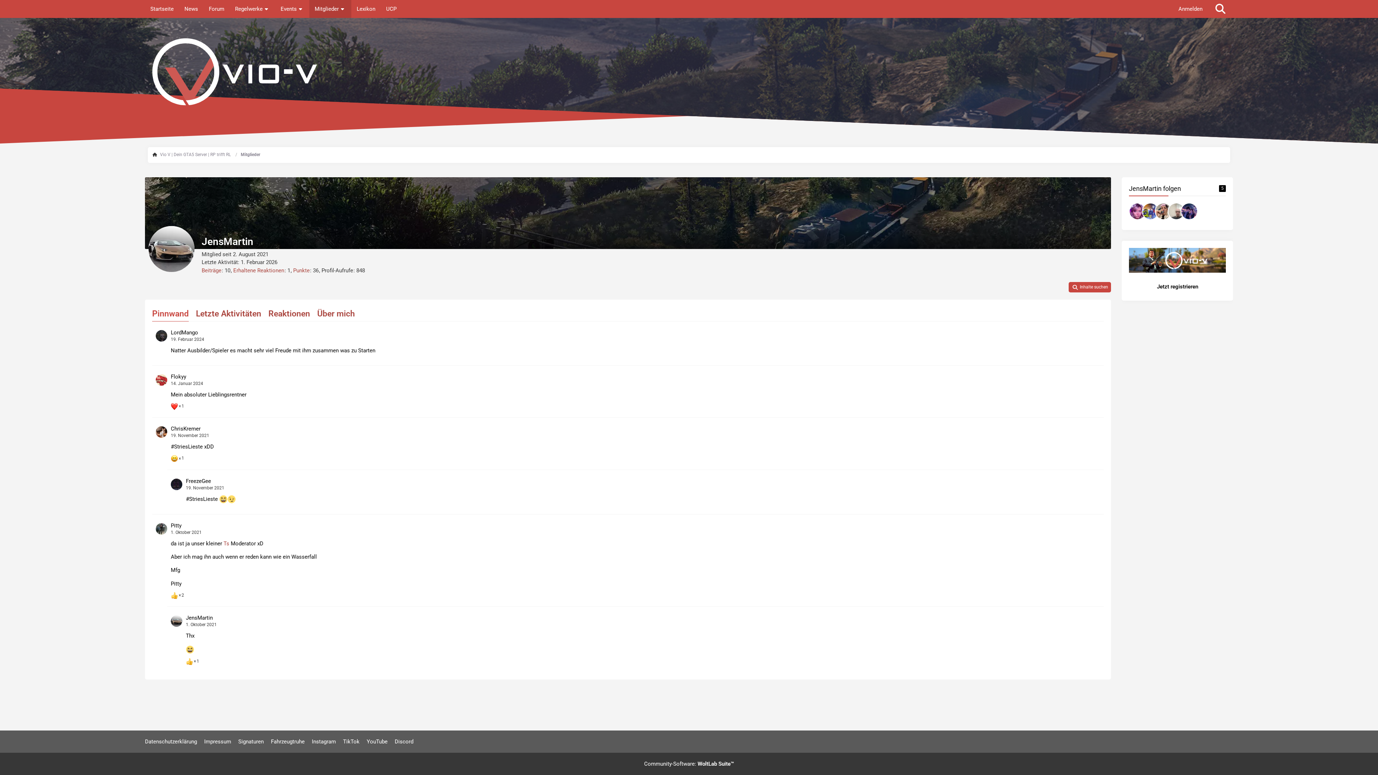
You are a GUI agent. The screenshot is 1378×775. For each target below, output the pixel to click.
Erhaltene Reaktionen (258, 270)
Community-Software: (689, 764)
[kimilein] (1150, 211)
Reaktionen (289, 314)
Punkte (301, 270)
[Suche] (1220, 9)
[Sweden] (1189, 211)
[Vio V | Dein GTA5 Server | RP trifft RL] (689, 71)
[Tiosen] (1137, 211)
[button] (1090, 287)
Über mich (336, 314)
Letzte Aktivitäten (228, 314)
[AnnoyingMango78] (1163, 211)
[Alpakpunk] (1176, 211)
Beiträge (211, 270)
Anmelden (1190, 9)
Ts (226, 543)
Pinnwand (170, 314)
